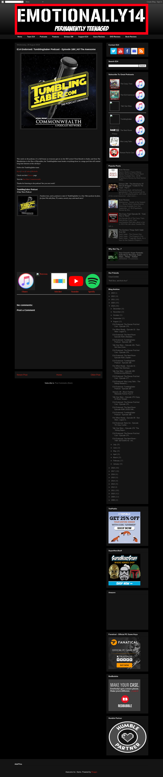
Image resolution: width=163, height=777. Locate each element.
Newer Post (22, 375)
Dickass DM (68, 37)
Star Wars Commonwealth (32, 179)
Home (19, 37)
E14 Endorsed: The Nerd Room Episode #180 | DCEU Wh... (124, 408)
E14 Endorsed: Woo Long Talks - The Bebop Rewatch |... (126, 383)
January (116, 464)
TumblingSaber (126, 119)
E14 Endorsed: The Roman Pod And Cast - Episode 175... (126, 434)
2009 (113, 497)
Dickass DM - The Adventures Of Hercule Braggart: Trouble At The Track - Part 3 (131, 186)
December (117, 309)
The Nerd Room (126, 130)
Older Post (95, 375)
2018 (113, 468)
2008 (113, 500)
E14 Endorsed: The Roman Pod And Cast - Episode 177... (126, 377)
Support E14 (83, 37)
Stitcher (58, 291)
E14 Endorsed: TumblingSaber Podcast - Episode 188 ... (124, 362)
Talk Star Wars (126, 106)
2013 (113, 484)
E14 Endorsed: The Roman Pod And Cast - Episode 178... (126, 351)
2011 (113, 490)
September (117, 318)
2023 (113, 293)
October (116, 315)
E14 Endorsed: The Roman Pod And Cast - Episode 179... (126, 325)
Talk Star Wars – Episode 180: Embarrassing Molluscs (124, 372)
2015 (113, 477)
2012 (113, 487)
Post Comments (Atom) (63, 383)
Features (55, 37)
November (117, 312)
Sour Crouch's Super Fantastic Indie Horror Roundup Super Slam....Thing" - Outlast (131, 255)
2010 (113, 494)
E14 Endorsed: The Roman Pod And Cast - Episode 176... (126, 403)
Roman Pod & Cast (127, 153)
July (115, 445)
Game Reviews (99, 37)
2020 (113, 303)
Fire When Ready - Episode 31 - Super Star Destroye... (124, 367)
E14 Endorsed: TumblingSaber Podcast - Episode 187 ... (124, 388)
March (115, 457)
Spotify (91, 291)
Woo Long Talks (126, 141)
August (116, 321)
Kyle (18, 171)
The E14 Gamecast (127, 95)
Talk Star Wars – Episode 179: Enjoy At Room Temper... (126, 398)
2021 (113, 299)
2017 (113, 471)
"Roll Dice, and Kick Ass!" (118, 281)
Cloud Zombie (113, 277)
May (115, 451)
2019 (113, 306)
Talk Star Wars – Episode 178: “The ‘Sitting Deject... (126, 429)
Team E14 (31, 37)
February (116, 461)
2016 (113, 474)
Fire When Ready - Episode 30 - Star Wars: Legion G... (126, 419)
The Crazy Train (126, 84)
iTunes (25, 291)
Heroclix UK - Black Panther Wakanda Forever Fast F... (123, 393)
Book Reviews (131, 37)
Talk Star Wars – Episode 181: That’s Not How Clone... (126, 346)
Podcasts (43, 37)
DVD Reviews (115, 37)
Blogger (94, 772)
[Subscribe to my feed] (114, 95)
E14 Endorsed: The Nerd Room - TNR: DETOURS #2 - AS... (125, 440)
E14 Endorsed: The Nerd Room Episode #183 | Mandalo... (124, 336)
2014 (113, 481)
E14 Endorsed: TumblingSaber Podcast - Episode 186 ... (124, 414)
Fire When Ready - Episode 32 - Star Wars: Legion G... (126, 331)
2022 (113, 296)
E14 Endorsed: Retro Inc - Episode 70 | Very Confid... (125, 424)
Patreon (30, 175)
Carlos (28, 171)
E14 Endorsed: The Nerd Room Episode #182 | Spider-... (124, 357)
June (115, 448)
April (115, 454)
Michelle (34, 171)
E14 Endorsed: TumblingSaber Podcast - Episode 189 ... (124, 341)
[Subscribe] (140, 95)
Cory (23, 171)
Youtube (75, 291)
